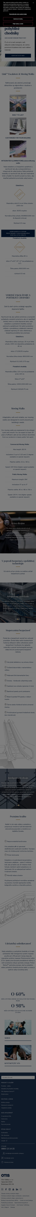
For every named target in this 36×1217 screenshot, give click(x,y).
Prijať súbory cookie (18, 23)
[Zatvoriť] (33, 3)
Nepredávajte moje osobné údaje (18, 14)
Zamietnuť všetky (18, 19)
